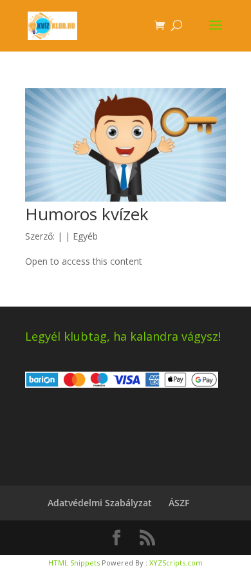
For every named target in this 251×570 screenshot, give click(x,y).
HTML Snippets (74, 562)
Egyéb (85, 236)
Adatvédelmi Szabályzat (100, 503)
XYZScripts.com (176, 562)
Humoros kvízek (87, 213)
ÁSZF (179, 503)
